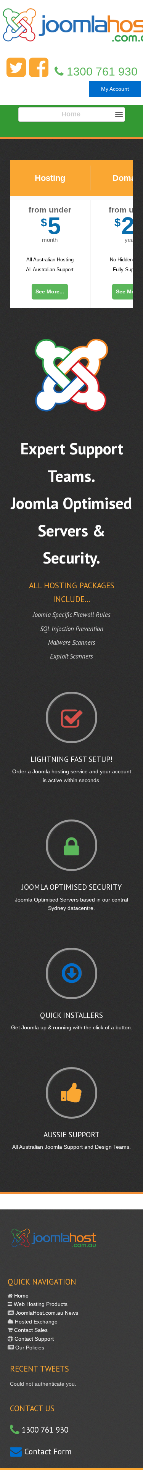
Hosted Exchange (35, 1322)
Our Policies (29, 1347)
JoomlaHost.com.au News (46, 1313)
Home (21, 1296)
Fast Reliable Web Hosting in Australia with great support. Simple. (71, 29)
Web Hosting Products (39, 1304)
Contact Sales (30, 1330)
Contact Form (47, 1451)
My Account (115, 89)
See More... (49, 291)
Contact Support (33, 1339)
